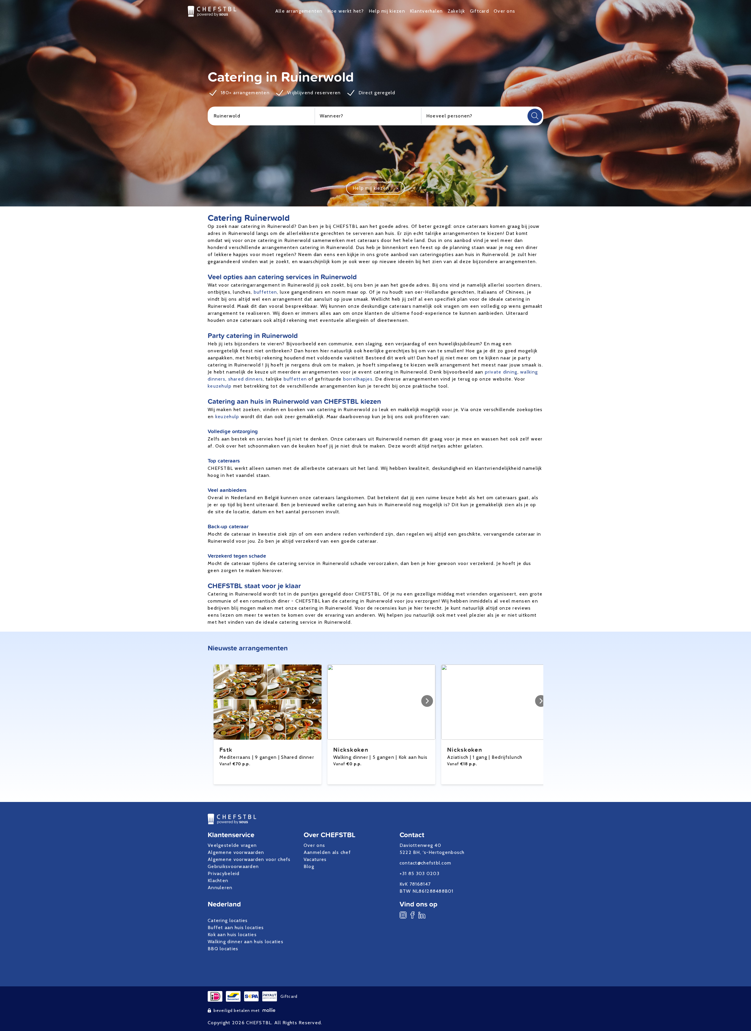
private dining (501, 372)
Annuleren (220, 887)
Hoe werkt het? (345, 11)
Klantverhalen (426, 11)
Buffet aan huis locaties (236, 927)
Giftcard (479, 11)
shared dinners (245, 379)
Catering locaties (228, 920)
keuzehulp (220, 386)
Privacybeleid (224, 873)
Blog (309, 866)
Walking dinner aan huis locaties (245, 941)
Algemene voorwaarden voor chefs (249, 859)
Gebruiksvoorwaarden (233, 866)
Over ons (504, 11)
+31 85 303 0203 (419, 873)
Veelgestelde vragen (232, 845)
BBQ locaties (223, 948)
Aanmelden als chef (327, 852)
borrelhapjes (358, 379)
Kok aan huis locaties (232, 934)
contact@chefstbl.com (425, 863)
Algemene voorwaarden (236, 852)
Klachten (218, 880)
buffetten (265, 292)
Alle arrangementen (299, 11)
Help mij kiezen (387, 11)
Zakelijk (456, 11)
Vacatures (315, 859)
